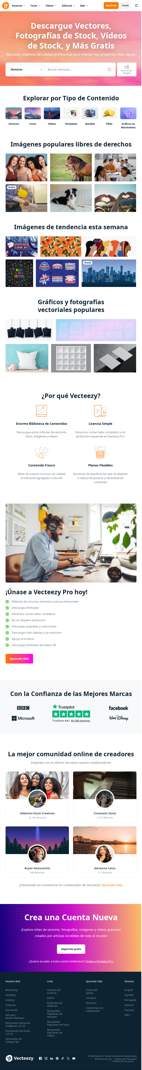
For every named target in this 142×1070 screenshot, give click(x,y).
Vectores (17, 5)
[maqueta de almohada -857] (27, 358)
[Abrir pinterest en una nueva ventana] (57, 1058)
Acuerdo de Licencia (53, 991)
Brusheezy (12, 990)
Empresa (11, 1005)
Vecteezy (11, 995)
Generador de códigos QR (14, 1040)
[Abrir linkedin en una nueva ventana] (51, 1058)
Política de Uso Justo (123, 1061)
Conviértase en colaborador (94, 1009)
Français (129, 1010)
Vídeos (50, 5)
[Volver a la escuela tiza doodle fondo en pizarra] (19, 273)
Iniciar (125, 5)
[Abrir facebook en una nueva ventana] (40, 1058)
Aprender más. (112, 885)
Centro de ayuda (91, 991)
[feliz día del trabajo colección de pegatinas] (57, 273)
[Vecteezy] (5, 5)
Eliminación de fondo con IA (18, 1032)
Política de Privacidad (125, 1058)
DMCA (50, 998)
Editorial (67, 5)
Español (129, 995)
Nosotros (91, 1003)
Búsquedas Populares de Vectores (54, 1013)
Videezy (10, 1000)
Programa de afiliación (54, 1004)
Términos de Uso (103, 1058)
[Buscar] (109, 69)
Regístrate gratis (71, 948)
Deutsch (129, 1005)
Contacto (91, 998)
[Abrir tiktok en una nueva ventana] (62, 1058)
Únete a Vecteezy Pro (99, 961)
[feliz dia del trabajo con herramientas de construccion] (22, 246)
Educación (11, 1010)
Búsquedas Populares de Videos (54, 1032)
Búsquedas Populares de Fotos (58, 1023)
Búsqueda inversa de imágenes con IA (18, 1024)
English (129, 990)
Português (130, 1000)
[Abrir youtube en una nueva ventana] (73, 1058)
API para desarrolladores (15, 1016)
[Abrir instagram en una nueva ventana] (46, 1058)
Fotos (33, 5)
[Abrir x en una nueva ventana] (68, 1058)
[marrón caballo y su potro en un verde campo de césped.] (71, 167)
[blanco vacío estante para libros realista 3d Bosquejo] (71, 358)
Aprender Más (19, 659)
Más (82, 5)
